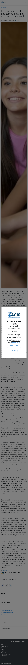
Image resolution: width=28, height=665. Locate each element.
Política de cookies (15, 342)
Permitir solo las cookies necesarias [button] (14, 351)
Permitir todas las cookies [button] (14, 346)
